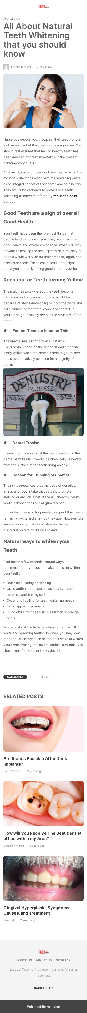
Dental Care (11, 19)
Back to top (43, 988)
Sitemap (63, 960)
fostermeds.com (52, 969)
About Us (44, 960)
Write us (24, 960)
